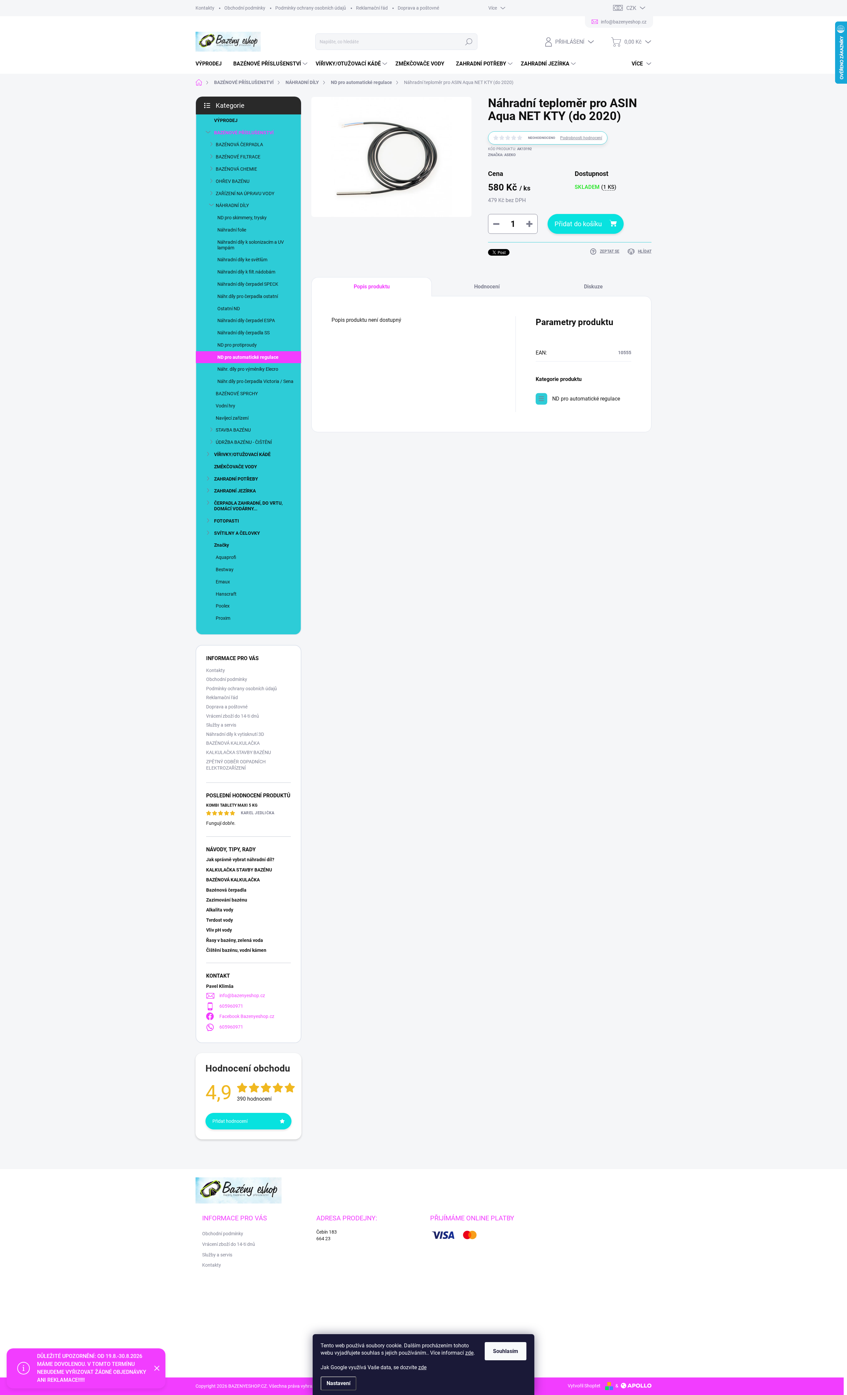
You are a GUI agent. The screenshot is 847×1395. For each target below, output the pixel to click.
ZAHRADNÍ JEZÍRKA (235, 490)
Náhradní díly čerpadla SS (243, 332)
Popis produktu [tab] (372, 286)
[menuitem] (211, 64)
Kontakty (205, 8)
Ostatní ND (228, 308)
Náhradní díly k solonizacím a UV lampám (250, 244)
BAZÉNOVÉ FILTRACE (238, 156)
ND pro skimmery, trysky (242, 217)
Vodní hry (225, 405)
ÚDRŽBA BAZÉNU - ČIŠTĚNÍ (244, 442)
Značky (221, 545)
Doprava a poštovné (418, 8)
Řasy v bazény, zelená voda (234, 940)
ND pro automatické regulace (248, 357)
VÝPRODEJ (226, 120)
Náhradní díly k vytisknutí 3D (235, 734)
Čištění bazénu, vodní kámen (236, 950)
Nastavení (338, 1383)
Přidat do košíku (578, 224)
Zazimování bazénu (226, 900)
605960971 (231, 1006)
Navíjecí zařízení (232, 418)
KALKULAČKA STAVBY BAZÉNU (238, 752)
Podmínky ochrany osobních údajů (310, 8)
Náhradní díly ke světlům (242, 259)
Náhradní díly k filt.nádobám (246, 272)
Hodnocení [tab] (487, 286)
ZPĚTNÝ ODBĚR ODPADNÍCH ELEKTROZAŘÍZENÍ (236, 765)
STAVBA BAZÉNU (233, 430)
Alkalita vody (219, 909)
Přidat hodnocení (229, 1121)
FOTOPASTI (226, 521)
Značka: (502, 155)
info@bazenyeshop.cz (242, 995)
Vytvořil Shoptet (584, 1385)
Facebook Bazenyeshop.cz (246, 1016)
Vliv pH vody (219, 930)
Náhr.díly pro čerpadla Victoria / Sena (255, 381)
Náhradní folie (231, 229)
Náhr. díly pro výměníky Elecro (247, 369)
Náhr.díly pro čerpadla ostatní (247, 296)
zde (469, 1353)
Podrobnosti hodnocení (581, 138)
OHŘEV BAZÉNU (232, 181)
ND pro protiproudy (237, 345)
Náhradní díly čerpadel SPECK (247, 284)
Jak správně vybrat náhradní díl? (240, 859)
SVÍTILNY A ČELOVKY (237, 533)
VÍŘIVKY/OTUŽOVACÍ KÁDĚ (242, 454)
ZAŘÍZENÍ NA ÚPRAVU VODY (245, 193)
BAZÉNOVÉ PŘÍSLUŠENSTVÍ (244, 132)
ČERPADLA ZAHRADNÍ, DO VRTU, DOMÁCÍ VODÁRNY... (248, 505)
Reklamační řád (372, 8)
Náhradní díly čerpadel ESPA (246, 320)
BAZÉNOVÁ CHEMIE (236, 169)
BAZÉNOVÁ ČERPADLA (239, 144)
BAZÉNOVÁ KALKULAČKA (233, 743)
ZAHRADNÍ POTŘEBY (236, 479)
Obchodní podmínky (244, 8)
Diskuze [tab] (593, 286)
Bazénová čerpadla (226, 890)
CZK (631, 8)
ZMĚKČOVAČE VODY (235, 466)
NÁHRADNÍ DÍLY (232, 205)
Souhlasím (505, 1351)
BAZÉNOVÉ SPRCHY (237, 393)
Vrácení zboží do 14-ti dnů (232, 716)
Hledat (468, 41)
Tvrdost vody (219, 920)
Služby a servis (221, 725)
